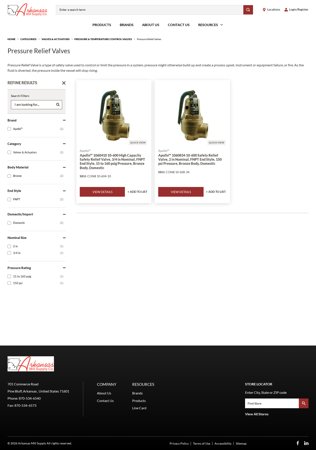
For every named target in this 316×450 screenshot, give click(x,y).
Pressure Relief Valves (149, 39)
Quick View (138, 142)
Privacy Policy (179, 443)
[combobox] (149, 9)
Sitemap (241, 443)
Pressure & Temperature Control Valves (103, 39)
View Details (102, 192)
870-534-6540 (30, 398)
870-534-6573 (25, 405)
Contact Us (179, 25)
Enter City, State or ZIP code (266, 392)
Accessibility (223, 443)
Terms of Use (201, 443)
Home (11, 39)
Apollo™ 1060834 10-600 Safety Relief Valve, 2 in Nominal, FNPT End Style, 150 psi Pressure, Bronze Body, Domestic (190, 159)
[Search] (248, 9)
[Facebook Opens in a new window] (298, 443)
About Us (150, 25)
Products (101, 25)
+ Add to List (137, 191)
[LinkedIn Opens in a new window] (306, 443)
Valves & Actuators (55, 39)
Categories (28, 39)
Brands (126, 25)
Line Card (139, 408)
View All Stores (256, 414)
